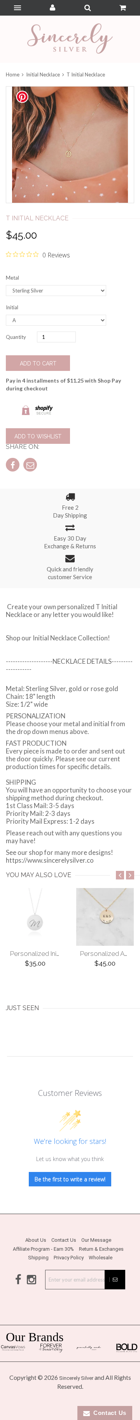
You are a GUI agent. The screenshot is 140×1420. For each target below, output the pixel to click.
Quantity (16, 337)
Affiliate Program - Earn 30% (43, 1249)
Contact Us (63, 1240)
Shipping (38, 1257)
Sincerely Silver (76, 1378)
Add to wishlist (37, 436)
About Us (35, 1240)
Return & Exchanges (101, 1249)
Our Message (96, 1240)
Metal (12, 278)
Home (13, 74)
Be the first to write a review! (70, 1179)
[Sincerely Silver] (70, 39)
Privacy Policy (69, 1257)
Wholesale (100, 1257)
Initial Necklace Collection (70, 638)
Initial (12, 307)
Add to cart (38, 363)
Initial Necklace (43, 74)
